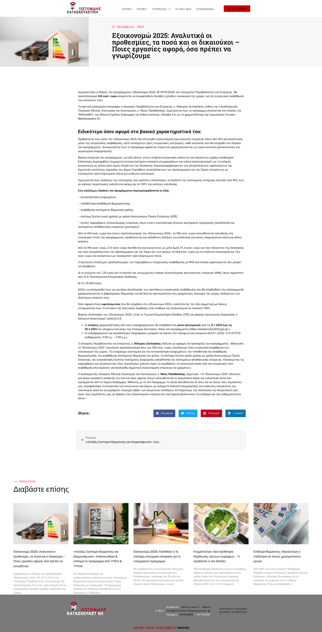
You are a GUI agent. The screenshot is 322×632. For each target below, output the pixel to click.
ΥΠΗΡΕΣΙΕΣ (159, 9)
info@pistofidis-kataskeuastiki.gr (188, 610)
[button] (161, 9)
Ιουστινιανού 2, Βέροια (195, 607)
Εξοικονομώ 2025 (144, 92)
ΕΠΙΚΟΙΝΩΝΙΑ (205, 9)
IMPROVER (183, 627)
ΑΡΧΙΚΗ (127, 9)
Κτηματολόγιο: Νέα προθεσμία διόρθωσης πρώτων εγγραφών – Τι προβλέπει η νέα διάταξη (217, 556)
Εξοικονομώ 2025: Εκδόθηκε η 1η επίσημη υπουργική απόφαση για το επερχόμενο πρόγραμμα (156, 556)
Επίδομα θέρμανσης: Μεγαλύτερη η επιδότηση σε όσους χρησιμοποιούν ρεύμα (277, 556)
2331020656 (186, 614)
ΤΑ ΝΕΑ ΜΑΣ (183, 9)
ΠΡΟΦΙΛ (142, 9)
